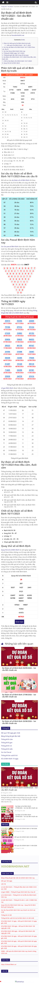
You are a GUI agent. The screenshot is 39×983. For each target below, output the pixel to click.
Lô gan (7, 388)
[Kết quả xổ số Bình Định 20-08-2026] (7, 837)
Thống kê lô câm (7, 739)
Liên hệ (3, 884)
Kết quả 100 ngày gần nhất (10, 733)
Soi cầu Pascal (6, 752)
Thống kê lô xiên (7, 749)
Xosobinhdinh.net (18, 35)
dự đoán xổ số (20, 180)
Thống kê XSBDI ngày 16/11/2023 (13, 53)
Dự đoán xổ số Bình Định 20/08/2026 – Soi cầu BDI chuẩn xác (19, 722)
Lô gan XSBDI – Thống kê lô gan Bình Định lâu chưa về (18, 892)
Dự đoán (10, 6)
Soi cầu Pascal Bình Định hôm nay (13, 51)
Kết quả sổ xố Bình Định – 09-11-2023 (17, 45)
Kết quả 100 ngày (6, 881)
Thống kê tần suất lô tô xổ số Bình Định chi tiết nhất (17, 918)
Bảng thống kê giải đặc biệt (10, 736)
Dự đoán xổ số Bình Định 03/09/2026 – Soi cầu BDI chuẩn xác (19, 669)
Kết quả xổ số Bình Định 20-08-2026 (25, 837)
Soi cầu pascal (10, 246)
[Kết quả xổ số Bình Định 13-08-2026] (7, 846)
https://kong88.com (20, 978)
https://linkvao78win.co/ (8, 964)
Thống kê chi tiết (6, 915)
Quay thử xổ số (10, 550)
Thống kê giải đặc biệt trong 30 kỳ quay (15, 55)
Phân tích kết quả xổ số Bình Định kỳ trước (16, 43)
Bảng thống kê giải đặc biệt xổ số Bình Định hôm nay (18, 878)
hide (22, 40)
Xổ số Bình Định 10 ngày (9, 759)
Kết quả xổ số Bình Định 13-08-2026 (25, 845)
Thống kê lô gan (6, 743)
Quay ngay (19, 622)
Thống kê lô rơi (6, 746)
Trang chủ (4, 6)
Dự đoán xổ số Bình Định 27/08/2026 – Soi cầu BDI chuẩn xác (19, 695)
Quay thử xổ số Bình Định (11, 63)
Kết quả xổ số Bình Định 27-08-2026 (25, 828)
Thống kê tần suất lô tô (9, 755)
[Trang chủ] (3, 2)
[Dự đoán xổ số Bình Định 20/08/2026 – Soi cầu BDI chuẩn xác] (19, 701)
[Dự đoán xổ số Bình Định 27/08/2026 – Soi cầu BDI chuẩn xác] (19, 675)
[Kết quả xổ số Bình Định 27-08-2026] (7, 829)
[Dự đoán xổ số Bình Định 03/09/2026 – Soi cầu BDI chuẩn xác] (19, 648)
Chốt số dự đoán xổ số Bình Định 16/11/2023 (17, 61)
